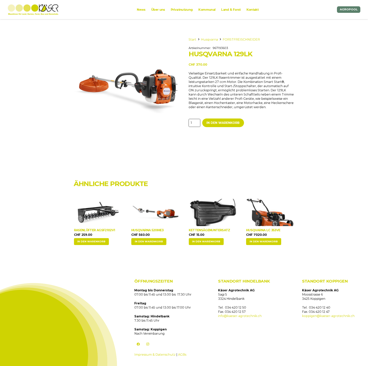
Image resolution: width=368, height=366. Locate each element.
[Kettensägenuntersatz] (213, 212)
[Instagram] (148, 344)
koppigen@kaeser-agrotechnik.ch (328, 316)
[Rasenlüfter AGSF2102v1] (98, 212)
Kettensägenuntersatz (209, 230)
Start (192, 39)
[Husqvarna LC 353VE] (270, 212)
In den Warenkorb (223, 123)
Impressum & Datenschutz (155, 354)
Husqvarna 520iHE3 (147, 230)
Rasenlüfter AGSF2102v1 (94, 230)
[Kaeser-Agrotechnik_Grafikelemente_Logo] (33, 9)
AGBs (182, 354)
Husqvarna (209, 39)
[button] (91, 241)
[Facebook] (138, 344)
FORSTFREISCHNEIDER (241, 39)
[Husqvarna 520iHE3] (155, 212)
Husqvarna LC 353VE (263, 230)
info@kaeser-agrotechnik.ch (240, 316)
